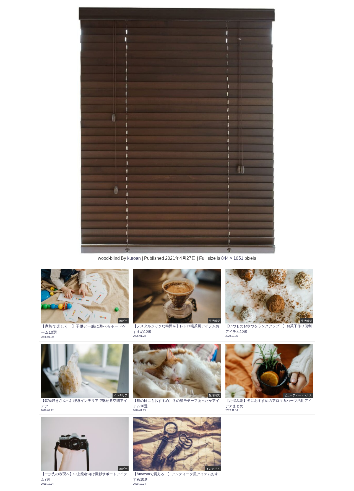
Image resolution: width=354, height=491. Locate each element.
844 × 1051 (232, 258)
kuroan (134, 258)
